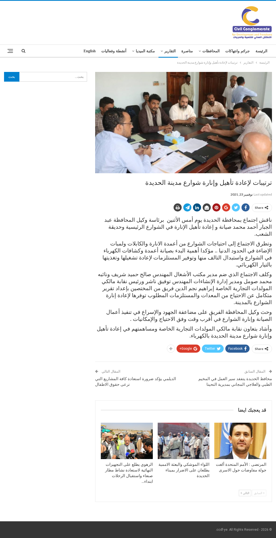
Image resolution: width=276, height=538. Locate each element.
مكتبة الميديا (145, 51)
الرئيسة (261, 51)
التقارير (170, 51)
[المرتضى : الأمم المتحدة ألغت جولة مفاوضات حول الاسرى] (240, 441)
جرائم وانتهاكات (237, 51)
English (90, 51)
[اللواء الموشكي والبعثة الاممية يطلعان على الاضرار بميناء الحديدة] (184, 441)
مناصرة (187, 51)
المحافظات (211, 51)
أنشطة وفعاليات (113, 51)
